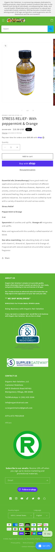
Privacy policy (15, 543)
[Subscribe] (47, 480)
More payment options (27, 170)
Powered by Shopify (33, 539)
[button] (3, 20)
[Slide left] (22, 110)
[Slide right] (33, 110)
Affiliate (8, 423)
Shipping (4, 133)
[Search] (51, 29)
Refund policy (47, 539)
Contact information (29, 546)
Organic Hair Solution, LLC (18, 539)
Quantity (5, 142)
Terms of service (28, 543)
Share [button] (7, 258)
